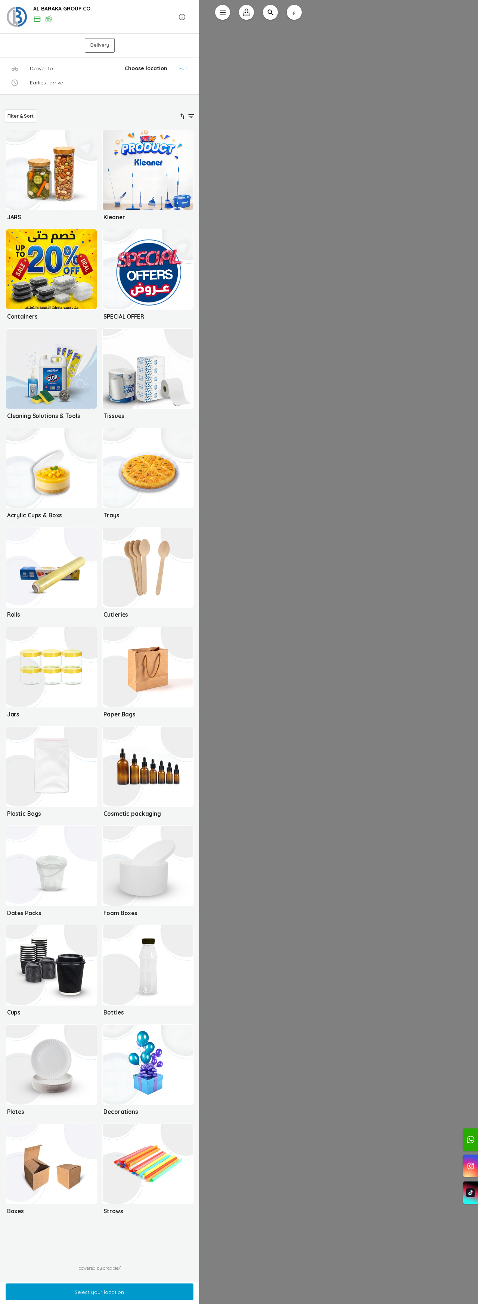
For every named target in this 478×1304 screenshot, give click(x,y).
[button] (99, 17)
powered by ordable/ (99, 1268)
